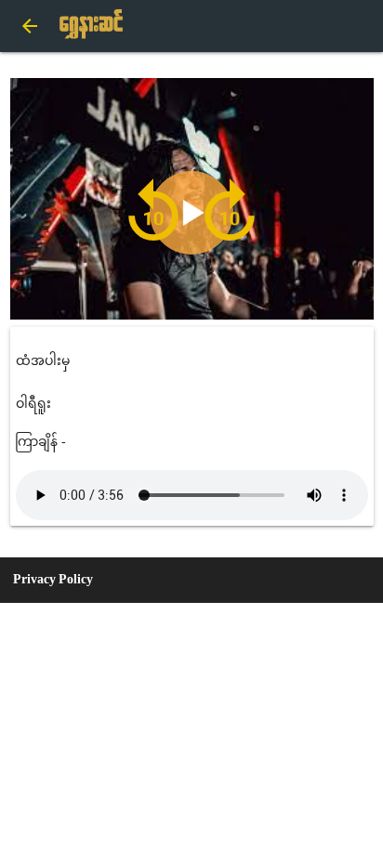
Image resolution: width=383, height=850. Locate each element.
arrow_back (30, 26)
